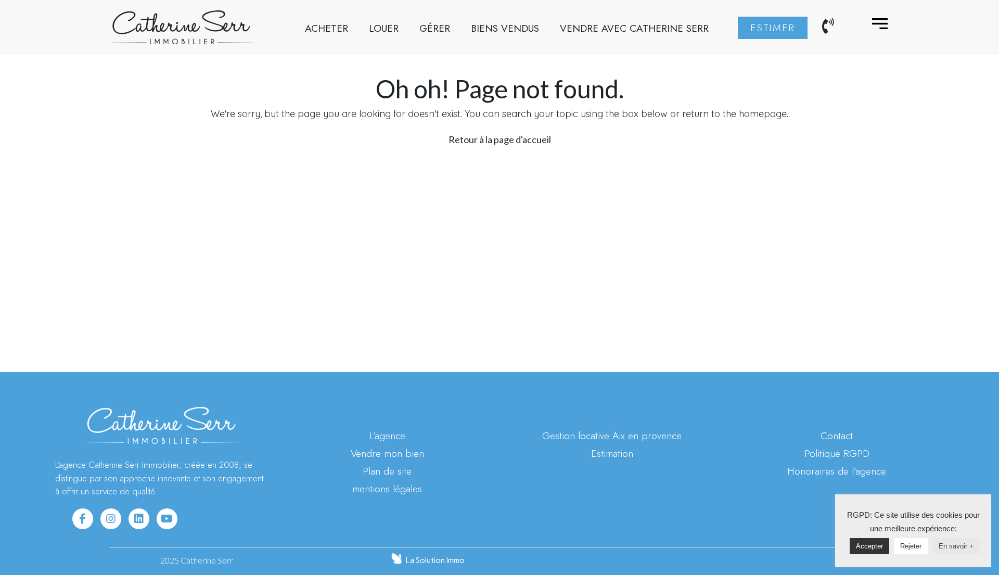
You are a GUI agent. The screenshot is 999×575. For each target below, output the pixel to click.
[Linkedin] (139, 518)
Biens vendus (505, 28)
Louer (384, 28)
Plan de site (387, 471)
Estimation (612, 453)
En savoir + (956, 546)
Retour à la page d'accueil (500, 139)
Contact (837, 435)
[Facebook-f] (82, 518)
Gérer (434, 28)
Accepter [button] (869, 546)
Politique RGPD (836, 453)
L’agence (387, 435)
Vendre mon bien (387, 453)
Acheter (326, 28)
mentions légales (387, 488)
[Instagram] (110, 518)
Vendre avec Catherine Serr (634, 28)
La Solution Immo (435, 560)
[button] (773, 28)
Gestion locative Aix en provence (612, 435)
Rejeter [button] (910, 546)
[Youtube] (167, 518)
